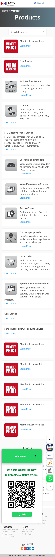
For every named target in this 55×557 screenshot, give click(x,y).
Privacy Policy (27, 532)
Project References (9, 536)
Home (5, 10)
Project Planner (7, 534)
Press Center (42, 516)
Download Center (8, 532)
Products (15, 10)
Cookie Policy (27, 534)
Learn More (26, 45)
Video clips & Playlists (10, 529)
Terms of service (28, 529)
